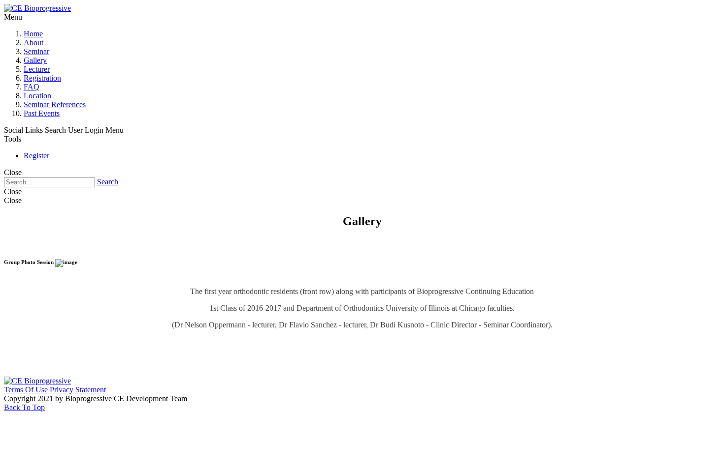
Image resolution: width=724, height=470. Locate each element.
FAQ (31, 87)
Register (36, 155)
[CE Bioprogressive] (37, 8)
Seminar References (55, 104)
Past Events (42, 113)
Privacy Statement (78, 389)
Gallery (35, 60)
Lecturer (37, 69)
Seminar (36, 51)
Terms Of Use (26, 389)
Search (107, 181)
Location (37, 95)
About (33, 42)
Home (33, 33)
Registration (42, 78)
